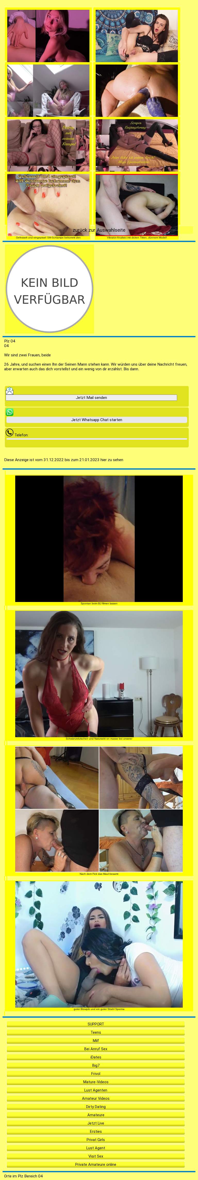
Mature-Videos (96, 1082)
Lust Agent (95, 1148)
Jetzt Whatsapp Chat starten (96, 420)
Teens (95, 1032)
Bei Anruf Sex (95, 1049)
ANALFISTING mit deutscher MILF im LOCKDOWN (137, 128)
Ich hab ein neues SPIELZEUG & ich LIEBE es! (136, 73)
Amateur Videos (96, 1098)
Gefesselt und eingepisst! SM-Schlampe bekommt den (48, 237)
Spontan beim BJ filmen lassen (99, 603)
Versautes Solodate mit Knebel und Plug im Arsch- (48, 128)
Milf (96, 1040)
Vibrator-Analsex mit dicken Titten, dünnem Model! (137, 237)
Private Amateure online (95, 1164)
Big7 (96, 1065)
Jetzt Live (95, 1123)
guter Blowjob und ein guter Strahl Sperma (99, 1009)
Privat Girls (96, 1139)
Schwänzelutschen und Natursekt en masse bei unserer (99, 738)
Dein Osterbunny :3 (48, 73)
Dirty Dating (96, 1106)
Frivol (95, 1073)
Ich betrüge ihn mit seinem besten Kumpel (48, 182)
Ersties (96, 1131)
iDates (95, 1057)
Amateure (95, 1115)
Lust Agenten (95, 1090)
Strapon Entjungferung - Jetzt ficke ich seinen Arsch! (137, 182)
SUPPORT (96, 1024)
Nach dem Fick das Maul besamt (99, 873)
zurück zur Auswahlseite (99, 230)
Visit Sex (95, 1156)
